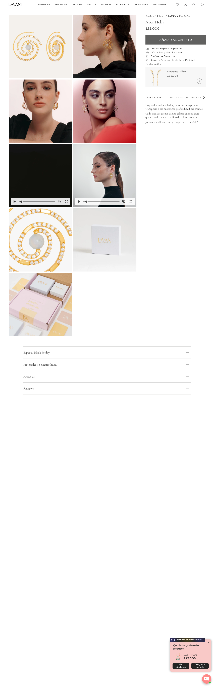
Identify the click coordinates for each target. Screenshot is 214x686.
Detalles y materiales (185, 97)
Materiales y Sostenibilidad (40, 364)
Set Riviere (190, 655)
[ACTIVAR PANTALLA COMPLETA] (66, 201)
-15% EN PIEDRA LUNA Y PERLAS (167, 15)
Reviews (28, 388)
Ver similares (181, 665)
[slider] (37, 201)
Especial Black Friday (36, 352)
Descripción (153, 97)
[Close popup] (208, 642)
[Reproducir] (14, 201)
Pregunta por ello (200, 665)
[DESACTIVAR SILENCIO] (59, 201)
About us (28, 376)
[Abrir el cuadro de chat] (206, 679)
